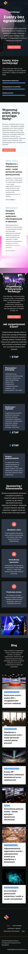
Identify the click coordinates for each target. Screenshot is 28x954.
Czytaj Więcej (11, 199)
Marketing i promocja (12, 161)
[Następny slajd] (25, 625)
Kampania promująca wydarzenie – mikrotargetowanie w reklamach (14, 216)
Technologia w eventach (11, 887)
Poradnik (6, 805)
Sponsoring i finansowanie (11, 692)
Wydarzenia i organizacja (11, 768)
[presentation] (14, 681)
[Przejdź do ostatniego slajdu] (2, 625)
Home (8, 925)
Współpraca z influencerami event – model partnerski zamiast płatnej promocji (14, 169)
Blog (23, 931)
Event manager (17, 925)
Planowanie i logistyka (10, 845)
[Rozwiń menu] (24, 3)
